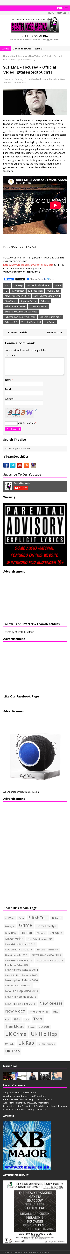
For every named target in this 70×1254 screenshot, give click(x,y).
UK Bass (31, 1027)
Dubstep (18, 285)
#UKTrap (9, 918)
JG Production (35, 290)
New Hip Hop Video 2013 (18, 985)
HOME (51, 12)
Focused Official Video (38, 285)
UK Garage (44, 1026)
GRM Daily (10, 932)
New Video (10, 301)
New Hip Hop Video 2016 (20, 1004)
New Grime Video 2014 (17, 295)
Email (8, 389)
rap (7, 1019)
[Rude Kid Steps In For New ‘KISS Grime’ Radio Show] (32, 1078)
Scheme (45, 301)
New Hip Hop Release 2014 (21, 969)
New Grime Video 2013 (16, 955)
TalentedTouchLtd (31, 322)
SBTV (17, 1019)
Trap (37, 1019)
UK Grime (50, 322)
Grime (58, 285)
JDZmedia (40, 933)
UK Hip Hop (44, 1034)
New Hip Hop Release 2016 (21, 980)
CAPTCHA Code (26, 423)
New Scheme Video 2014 (46, 295)
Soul (27, 1019)
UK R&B (9, 1043)
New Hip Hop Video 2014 (21, 991)
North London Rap (39, 1011)
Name (8, 379)
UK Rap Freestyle (47, 1043)
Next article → (56, 332)
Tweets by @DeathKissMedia (18, 631)
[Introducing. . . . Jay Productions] (9, 1078)
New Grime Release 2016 (47, 950)
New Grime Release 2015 (18, 949)
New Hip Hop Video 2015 (20, 996)
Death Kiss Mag (19, 56)
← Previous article (16, 332)
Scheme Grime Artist (50, 316)
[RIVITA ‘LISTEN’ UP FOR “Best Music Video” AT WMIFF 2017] (56, 1078)
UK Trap (12, 1051)
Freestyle (9, 926)
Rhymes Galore (29, 301)
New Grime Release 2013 (40, 939)
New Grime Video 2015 (18, 960)
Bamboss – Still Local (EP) (24, 1092)
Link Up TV (56, 933)
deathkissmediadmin (46, 79)
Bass (21, 918)
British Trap (38, 917)
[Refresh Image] (36, 409)
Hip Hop (26, 933)
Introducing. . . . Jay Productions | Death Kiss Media (28, 1106)
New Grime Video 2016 (50, 960)
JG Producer (17, 290)
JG (6, 290)
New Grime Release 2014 (20, 944)
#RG (7, 285)
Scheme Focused (38, 306)
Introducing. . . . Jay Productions (31, 1095)
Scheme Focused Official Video (21, 311)
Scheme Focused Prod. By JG (20, 316)
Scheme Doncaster (15, 306)
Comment (10, 355)
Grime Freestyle (46, 926)
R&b (55, 1011)
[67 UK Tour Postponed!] (44, 1078)
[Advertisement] (23, 598)
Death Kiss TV (62, 12)
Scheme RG (11, 322)
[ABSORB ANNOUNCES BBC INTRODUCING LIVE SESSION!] (21, 1078)
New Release (51, 1003)
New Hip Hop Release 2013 (16, 965)
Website (9, 398)
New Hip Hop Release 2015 (21, 975)
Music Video (53, 290)
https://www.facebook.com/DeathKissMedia (28, 264)
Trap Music (14, 1026)
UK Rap (26, 1043)
